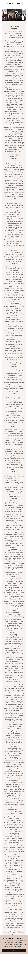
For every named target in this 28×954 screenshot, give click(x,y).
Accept (14, 950)
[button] (3, 3)
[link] (14, 3)
